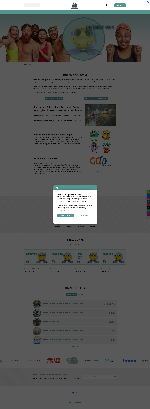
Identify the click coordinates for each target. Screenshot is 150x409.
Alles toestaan (65, 215)
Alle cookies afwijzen (75, 219)
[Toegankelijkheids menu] (148, 2)
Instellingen (84, 215)
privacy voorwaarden (76, 201)
